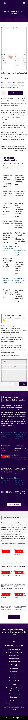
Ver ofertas (14, 617)
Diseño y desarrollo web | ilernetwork (14, 718)
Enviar (23, 384)
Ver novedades (14, 504)
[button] (23, 29)
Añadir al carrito (15, 93)
